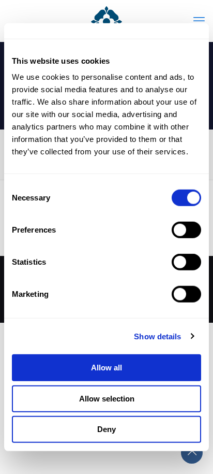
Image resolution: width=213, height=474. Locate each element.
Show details (157, 336)
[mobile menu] (199, 21)
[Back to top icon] (192, 453)
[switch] (186, 230)
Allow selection (106, 398)
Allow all (106, 367)
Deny (106, 429)
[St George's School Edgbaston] (106, 20)
